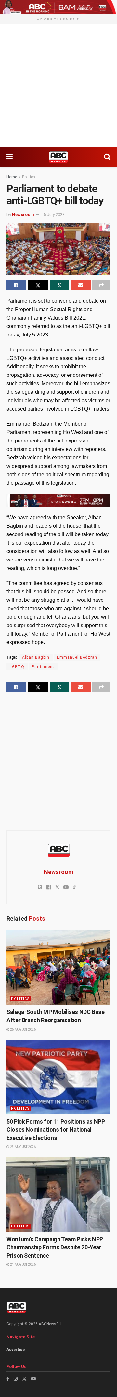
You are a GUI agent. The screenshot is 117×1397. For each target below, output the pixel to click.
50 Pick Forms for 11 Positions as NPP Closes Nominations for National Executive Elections (55, 1129)
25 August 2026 (22, 1029)
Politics (28, 177)
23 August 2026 (22, 1147)
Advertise (15, 1349)
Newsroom (23, 214)
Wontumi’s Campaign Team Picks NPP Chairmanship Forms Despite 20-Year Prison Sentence (54, 1247)
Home (11, 177)
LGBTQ (17, 667)
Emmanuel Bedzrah (77, 657)
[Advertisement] (58, 85)
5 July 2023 (54, 214)
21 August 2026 (22, 1264)
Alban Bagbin (35, 657)
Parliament (43, 667)
